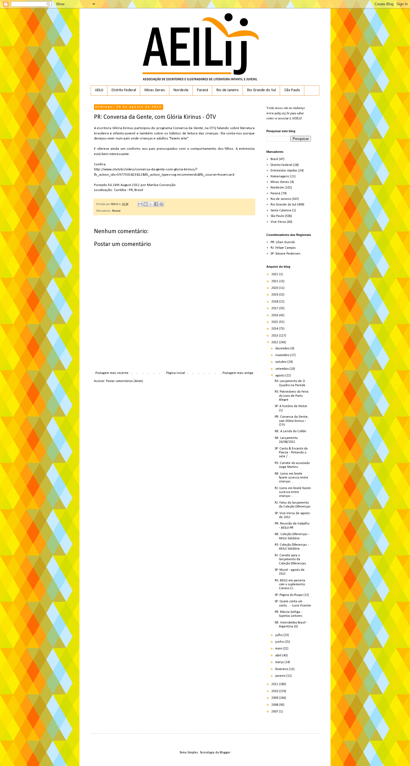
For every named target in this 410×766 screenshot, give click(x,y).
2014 (275, 328)
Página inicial (175, 373)
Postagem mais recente (112, 373)
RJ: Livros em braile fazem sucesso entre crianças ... (293, 492)
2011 (275, 684)
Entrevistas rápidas (284, 170)
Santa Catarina (281, 210)
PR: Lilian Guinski (283, 242)
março (279, 662)
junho (279, 642)
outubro (281, 362)
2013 (275, 335)
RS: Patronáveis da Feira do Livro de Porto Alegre (291, 396)
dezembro (282, 348)
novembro (282, 355)
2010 (275, 691)
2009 (275, 698)
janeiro (280, 676)
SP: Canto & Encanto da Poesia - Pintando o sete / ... (291, 452)
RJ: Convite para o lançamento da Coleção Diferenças (290, 559)
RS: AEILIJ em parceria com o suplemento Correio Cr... (290, 584)
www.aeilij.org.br (278, 113)
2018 (275, 301)
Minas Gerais (154, 90)
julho (279, 635)
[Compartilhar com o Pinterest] (161, 204)
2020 (275, 288)
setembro (282, 369)
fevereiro (282, 669)
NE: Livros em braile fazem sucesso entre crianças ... (291, 478)
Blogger (225, 752)
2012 (275, 342)
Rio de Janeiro (227, 90)
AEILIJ (99, 90)
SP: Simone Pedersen (285, 253)
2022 (275, 274)
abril (278, 655)
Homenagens (280, 176)
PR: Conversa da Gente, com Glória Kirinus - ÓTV (291, 421)
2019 (275, 294)
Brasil (274, 159)
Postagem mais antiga (238, 373)
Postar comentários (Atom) (124, 381)
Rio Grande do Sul (261, 90)
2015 (275, 322)
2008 (275, 705)
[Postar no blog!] (145, 204)
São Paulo (292, 90)
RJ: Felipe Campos (283, 248)
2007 (275, 711)
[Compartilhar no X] (151, 204)
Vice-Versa (278, 222)
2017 (275, 308)
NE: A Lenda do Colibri (290, 431)
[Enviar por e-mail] (140, 204)
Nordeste (181, 90)
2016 (275, 315)
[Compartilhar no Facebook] (156, 204)
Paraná (202, 90)
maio (279, 648)
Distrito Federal (124, 90)
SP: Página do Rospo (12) (292, 595)
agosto (280, 375)
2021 (275, 281)
